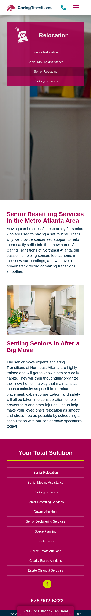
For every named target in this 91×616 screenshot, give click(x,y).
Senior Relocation (45, 472)
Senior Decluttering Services (45, 521)
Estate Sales (45, 541)
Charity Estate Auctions (45, 560)
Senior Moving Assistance (45, 482)
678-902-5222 (47, 600)
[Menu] (75, 7)
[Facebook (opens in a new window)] (47, 584)
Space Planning (45, 531)
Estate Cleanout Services (45, 570)
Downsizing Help (45, 511)
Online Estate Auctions (45, 551)
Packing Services (45, 492)
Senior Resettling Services (45, 502)
